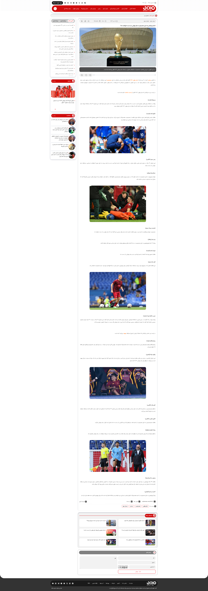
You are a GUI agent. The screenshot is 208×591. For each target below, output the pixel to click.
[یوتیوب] (65, 3)
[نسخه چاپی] (82, 21)
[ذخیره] (85, 21)
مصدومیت (137, 506)
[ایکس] (79, 3)
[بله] (85, 3)
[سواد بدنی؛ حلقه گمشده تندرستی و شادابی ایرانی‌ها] (71, 147)
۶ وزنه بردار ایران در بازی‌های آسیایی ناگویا (65, 65)
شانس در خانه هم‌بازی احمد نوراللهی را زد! (135, 540)
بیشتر (54, 81)
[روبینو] (74, 3)
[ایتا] (82, 3)
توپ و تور (105, 9)
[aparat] (68, 3)
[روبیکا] (76, 3)
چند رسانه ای (67, 9)
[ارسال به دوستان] (88, 21)
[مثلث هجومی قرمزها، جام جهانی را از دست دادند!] (111, 532)
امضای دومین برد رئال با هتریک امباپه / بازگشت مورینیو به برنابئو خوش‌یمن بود (132, 16)
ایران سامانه (53, 588)
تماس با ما (124, 583)
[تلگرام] (71, 3)
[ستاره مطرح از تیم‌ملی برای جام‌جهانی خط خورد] (150, 523)
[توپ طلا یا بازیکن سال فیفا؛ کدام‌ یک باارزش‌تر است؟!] (150, 532)
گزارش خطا (136, 501)
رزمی (99, 9)
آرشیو (118, 583)
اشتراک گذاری (82, 501)
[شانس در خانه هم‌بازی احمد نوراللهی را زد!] (150, 542)
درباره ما (131, 583)
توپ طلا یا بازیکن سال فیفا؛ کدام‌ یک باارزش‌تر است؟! (133, 530)
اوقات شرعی (94, 583)
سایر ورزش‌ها (84, 9)
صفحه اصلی (133, 9)
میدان (131, 506)
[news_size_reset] (86, 75)
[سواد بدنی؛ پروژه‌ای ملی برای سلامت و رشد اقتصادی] (71, 122)
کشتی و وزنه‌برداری (114, 9)
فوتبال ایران (124, 9)
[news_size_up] (82, 75)
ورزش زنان (93, 9)
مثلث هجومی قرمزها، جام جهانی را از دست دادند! (94, 530)
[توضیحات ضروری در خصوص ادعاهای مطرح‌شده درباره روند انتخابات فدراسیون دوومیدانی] (71, 138)
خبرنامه (113, 583)
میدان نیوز (125, 506)
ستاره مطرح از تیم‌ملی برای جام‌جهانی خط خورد (134, 520)
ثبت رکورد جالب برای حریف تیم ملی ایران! (96, 540)
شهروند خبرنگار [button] (56, 3)
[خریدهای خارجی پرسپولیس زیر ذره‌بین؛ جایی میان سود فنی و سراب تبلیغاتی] (71, 130)
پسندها (128, 501)
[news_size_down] (90, 75)
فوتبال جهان (146, 21)
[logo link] (149, 8)
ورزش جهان (76, 9)
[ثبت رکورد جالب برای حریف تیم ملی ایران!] (111, 542)
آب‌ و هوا (101, 583)
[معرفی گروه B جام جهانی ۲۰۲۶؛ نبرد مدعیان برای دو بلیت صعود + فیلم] (63, 91)
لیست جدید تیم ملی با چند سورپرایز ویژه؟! (96, 520)
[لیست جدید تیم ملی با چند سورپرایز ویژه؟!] (111, 523)
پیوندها (107, 583)
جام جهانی (145, 506)
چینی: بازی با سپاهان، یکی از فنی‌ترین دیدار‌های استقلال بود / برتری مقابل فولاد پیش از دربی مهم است (63, 54)
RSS (89, 583)
